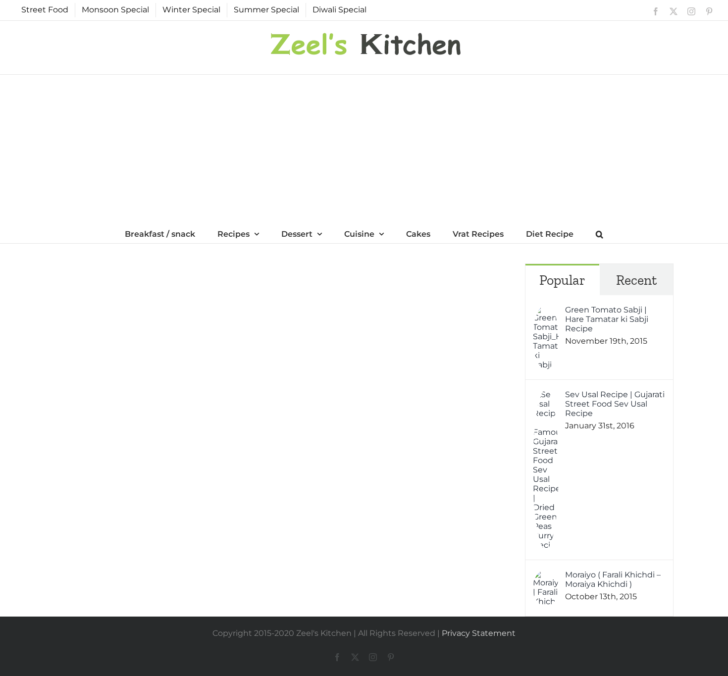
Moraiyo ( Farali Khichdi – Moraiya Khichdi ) (613, 579)
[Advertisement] (364, 149)
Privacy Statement (479, 633)
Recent (636, 280)
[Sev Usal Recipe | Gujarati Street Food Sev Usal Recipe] (546, 396)
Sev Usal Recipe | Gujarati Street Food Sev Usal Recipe (615, 404)
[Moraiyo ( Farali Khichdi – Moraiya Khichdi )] (546, 576)
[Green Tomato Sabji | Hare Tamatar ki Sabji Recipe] (546, 311)
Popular (562, 280)
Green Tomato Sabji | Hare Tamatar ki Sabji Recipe (606, 319)
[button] (599, 233)
